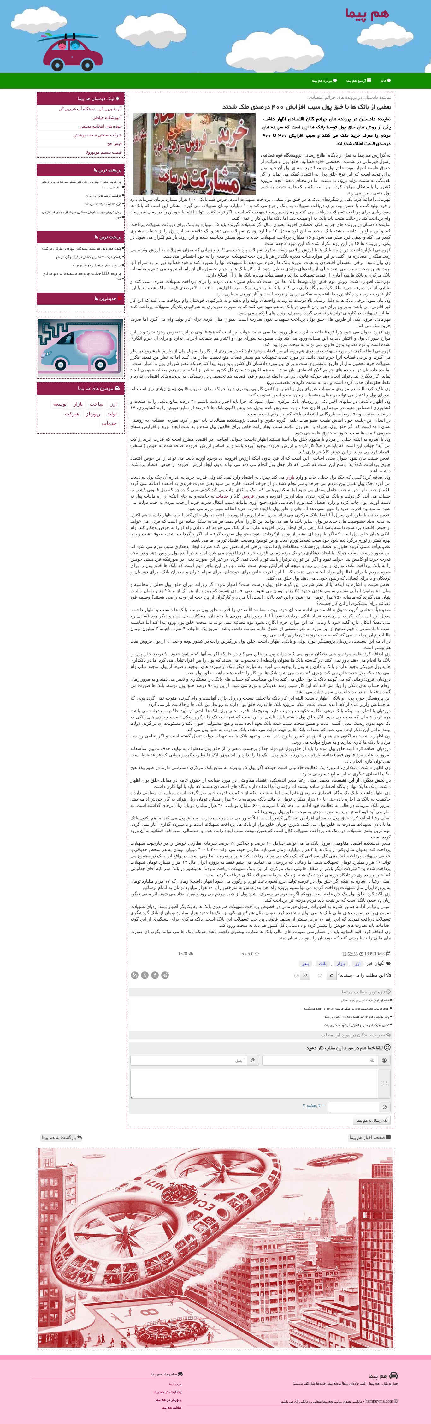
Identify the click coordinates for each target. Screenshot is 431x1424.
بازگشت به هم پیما (59, 1137)
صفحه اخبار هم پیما (368, 1137)
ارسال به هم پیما (370, 1120)
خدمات (222, 496)
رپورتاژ (93, 413)
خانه (384, 80)
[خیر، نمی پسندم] (305, 975)
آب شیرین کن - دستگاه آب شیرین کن (90, 108)
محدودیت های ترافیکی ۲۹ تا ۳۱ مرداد (96, 265)
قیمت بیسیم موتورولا (104, 152)
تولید (112, 413)
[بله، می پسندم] (332, 975)
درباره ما (175, 1384)
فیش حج (114, 143)
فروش (248, 496)
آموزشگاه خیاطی (107, 117)
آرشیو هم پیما (356, 80)
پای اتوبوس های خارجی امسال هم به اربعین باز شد (357, 1017)
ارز (358, 963)
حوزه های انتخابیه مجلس (101, 126)
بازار (290, 477)
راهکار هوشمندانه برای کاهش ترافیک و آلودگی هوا (88, 257)
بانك (323, 963)
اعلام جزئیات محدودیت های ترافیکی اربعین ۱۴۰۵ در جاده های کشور (346, 1008)
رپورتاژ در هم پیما (168, 1399)
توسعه (60, 404)
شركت (72, 413)
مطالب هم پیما (171, 1407)
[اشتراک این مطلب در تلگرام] (165, 974)
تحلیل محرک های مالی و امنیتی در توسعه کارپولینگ (356, 1025)
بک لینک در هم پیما (167, 1392)
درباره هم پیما (322, 80)
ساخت (96, 404)
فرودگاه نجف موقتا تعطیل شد (103, 204)
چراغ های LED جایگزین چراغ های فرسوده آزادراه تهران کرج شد (82, 276)
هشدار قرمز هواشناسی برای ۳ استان (365, 1000)
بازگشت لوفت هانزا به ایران (103, 196)
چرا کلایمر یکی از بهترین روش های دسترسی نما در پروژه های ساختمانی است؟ (81, 184)
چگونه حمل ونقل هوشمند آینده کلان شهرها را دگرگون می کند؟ (81, 249)
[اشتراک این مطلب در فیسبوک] (155, 974)
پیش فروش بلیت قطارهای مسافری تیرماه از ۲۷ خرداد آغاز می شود (81, 215)
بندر (305, 963)
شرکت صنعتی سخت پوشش (98, 135)
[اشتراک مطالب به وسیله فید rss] (134, 974)
